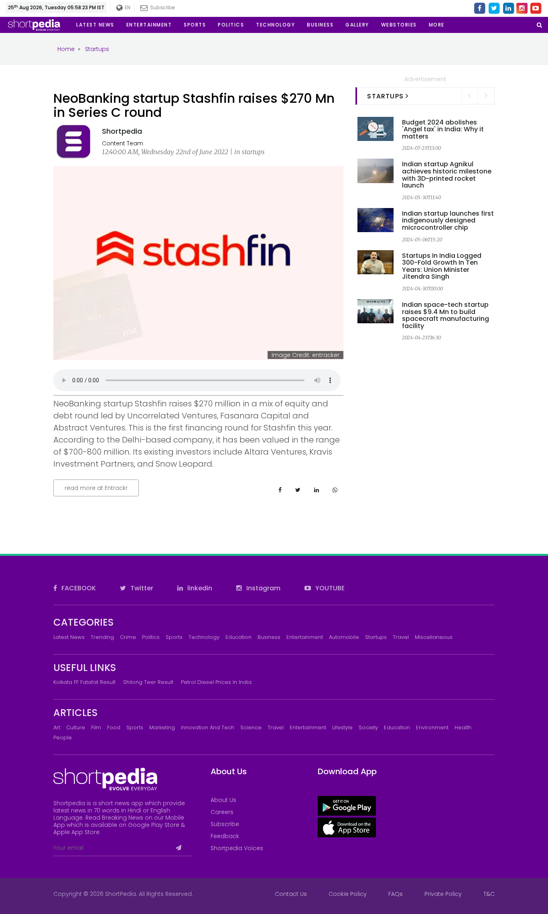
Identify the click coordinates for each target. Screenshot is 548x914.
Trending (102, 637)
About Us (223, 800)
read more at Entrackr (96, 488)
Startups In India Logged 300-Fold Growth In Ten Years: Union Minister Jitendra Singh (441, 266)
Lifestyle (342, 727)
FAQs (395, 894)
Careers (222, 812)
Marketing (162, 727)
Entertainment (304, 637)
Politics (151, 637)
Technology (204, 637)
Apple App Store (76, 832)
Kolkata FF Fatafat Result (84, 682)
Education (238, 637)
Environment (432, 727)
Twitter (141, 588)
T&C (489, 894)
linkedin (199, 588)
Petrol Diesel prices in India (216, 682)
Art (56, 727)
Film (96, 727)
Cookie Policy (348, 894)
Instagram (262, 588)
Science (251, 727)
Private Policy (443, 894)
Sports (174, 637)
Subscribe (225, 824)
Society (368, 727)
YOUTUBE (329, 588)
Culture (75, 727)
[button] (437, 25)
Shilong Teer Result (148, 682)
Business (269, 637)
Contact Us (291, 894)
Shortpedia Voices (237, 848)
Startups (376, 637)
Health (463, 727)
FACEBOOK (78, 588)
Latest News (69, 637)
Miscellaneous (434, 637)
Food (113, 727)
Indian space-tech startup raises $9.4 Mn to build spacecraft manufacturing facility (445, 315)
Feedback (225, 836)
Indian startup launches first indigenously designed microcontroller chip (448, 220)
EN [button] (127, 7)
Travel (401, 637)
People (62, 737)
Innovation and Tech (207, 727)
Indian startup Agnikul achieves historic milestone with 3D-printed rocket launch (446, 174)
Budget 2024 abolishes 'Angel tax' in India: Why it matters (443, 129)
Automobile (344, 637)
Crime (128, 637)
